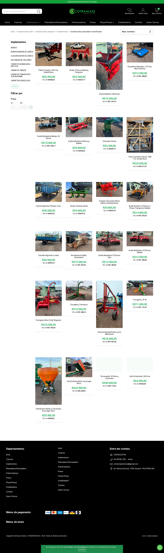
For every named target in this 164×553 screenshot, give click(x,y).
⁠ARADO (14, 48)
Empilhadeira (125, 22)
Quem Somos (153, 22)
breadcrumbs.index (25, 32)
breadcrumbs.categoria (45, 32)
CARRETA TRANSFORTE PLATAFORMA (21, 75)
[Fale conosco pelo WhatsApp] (160, 547)
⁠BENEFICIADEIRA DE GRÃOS (22, 52)
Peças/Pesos (106, 22)
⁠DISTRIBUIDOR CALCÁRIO (21, 60)
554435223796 (120, 455)
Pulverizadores (79, 22)
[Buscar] (39, 11)
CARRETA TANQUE (18, 70)
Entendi (82, 550)
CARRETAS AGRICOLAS (20, 81)
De (12, 103)
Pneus (93, 22)
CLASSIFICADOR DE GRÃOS (22, 56)
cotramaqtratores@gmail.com (126, 464)
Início (7, 22)
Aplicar (31, 107)
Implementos (32, 22)
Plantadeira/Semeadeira (56, 22)
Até (21, 103)
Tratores (18, 22)
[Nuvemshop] (150, 536)
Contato (138, 22)
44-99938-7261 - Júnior (123, 459)
